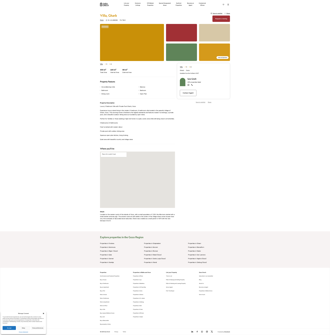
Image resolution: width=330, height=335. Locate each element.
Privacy (116, 331)
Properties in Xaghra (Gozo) (197, 258)
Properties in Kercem (151, 247)
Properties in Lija (137, 279)
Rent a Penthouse (104, 298)
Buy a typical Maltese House (107, 313)
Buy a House (103, 279)
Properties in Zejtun (138, 316)
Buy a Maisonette (104, 320)
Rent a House (103, 294)
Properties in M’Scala (138, 313)
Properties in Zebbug (138, 302)
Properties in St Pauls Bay (139, 287)
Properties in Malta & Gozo (205, 290)
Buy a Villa (102, 309)
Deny (23, 328)
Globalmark (227, 332)
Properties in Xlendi (150, 262)
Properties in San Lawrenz (196, 255)
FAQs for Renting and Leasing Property (176, 283)
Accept (9, 328)
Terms (124, 331)
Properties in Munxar (151, 251)
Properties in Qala (106, 255)
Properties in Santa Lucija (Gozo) (155, 258)
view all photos (222, 57)
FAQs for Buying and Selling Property (175, 279)
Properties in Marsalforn (196, 247)
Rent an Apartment (104, 302)
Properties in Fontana (107, 243)
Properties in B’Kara (138, 276)
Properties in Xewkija (107, 262)
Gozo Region (135, 237)
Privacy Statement (23, 332)
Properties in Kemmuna (107, 247)
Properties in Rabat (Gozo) (153, 255)
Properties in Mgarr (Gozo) (109, 251)
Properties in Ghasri (194, 243)
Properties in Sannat (106, 258)
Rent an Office (103, 305)
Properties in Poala (138, 309)
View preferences (37, 328)
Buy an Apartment (104, 287)
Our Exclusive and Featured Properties (109, 276)
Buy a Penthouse (104, 283)
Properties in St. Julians (139, 298)
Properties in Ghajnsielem (152, 243)
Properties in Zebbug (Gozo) (197, 262)
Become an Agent (203, 287)
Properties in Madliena (138, 283)
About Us (201, 283)
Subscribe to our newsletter (206, 276)
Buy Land (102, 316)
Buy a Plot (102, 290)
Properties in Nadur (194, 251)
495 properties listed (194, 82)
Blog (200, 279)
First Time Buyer (170, 290)
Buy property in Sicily (105, 324)
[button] (43, 313)
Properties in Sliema (138, 294)
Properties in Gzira (137, 290)
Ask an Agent (169, 287)
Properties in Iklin (137, 305)
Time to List (169, 276)
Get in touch (202, 294)
